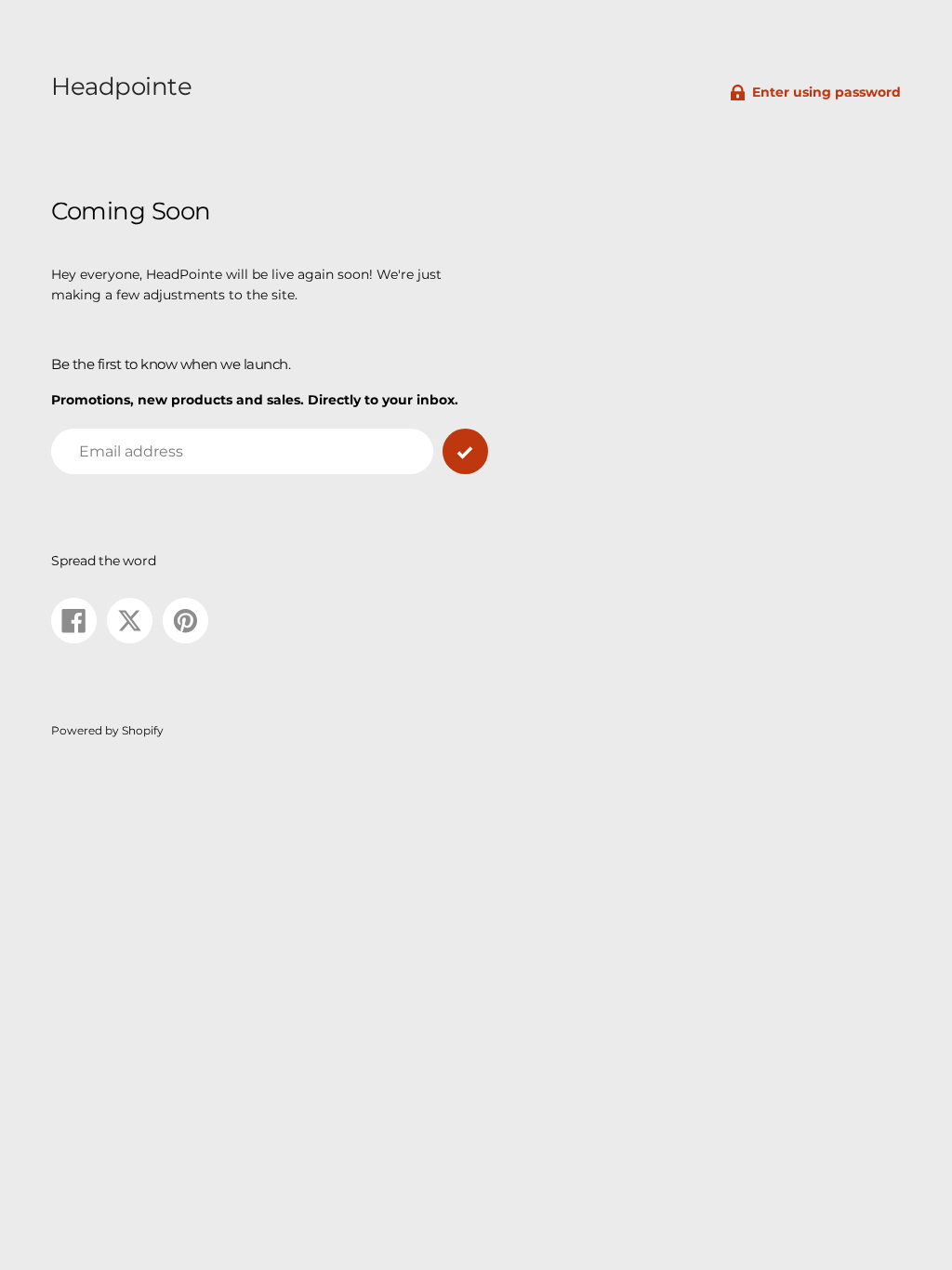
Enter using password (826, 92)
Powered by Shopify (107, 730)
